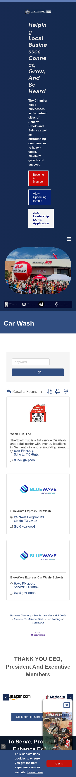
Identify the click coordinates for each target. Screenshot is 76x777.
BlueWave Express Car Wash (30, 511)
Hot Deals (60, 615)
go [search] (40, 372)
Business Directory (20, 615)
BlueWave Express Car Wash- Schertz (36, 577)
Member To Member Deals (29, 619)
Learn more (35, 772)
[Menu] (69, 239)
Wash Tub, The (20, 434)
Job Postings (54, 619)
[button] (8, 391)
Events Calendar (43, 615)
